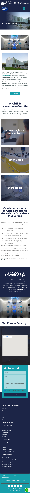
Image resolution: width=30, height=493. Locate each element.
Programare (15, 135)
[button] (24, 8)
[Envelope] (21, 486)
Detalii (15, 163)
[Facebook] (9, 486)
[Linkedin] (18, 486)
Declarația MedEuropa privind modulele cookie (13, 480)
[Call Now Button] (26, 490)
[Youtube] (15, 486)
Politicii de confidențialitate (10, 392)
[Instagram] (12, 486)
